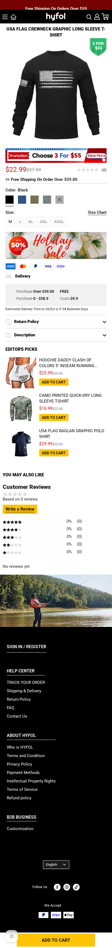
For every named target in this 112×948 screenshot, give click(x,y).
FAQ (10, 707)
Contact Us (17, 716)
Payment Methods (23, 772)
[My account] (97, 17)
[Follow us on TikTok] (76, 887)
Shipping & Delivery (24, 690)
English (51, 864)
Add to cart (56, 940)
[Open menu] (5, 17)
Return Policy (19, 699)
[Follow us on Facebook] (57, 887)
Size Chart (97, 212)
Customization (20, 828)
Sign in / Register (26, 646)
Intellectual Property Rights (31, 781)
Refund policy (19, 797)
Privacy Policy (19, 764)
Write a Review (20, 509)
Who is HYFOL (20, 747)
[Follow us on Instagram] (66, 887)
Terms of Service (22, 789)
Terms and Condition (26, 755)
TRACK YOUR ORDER (26, 682)
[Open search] (89, 16)
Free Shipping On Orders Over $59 (56, 5)
